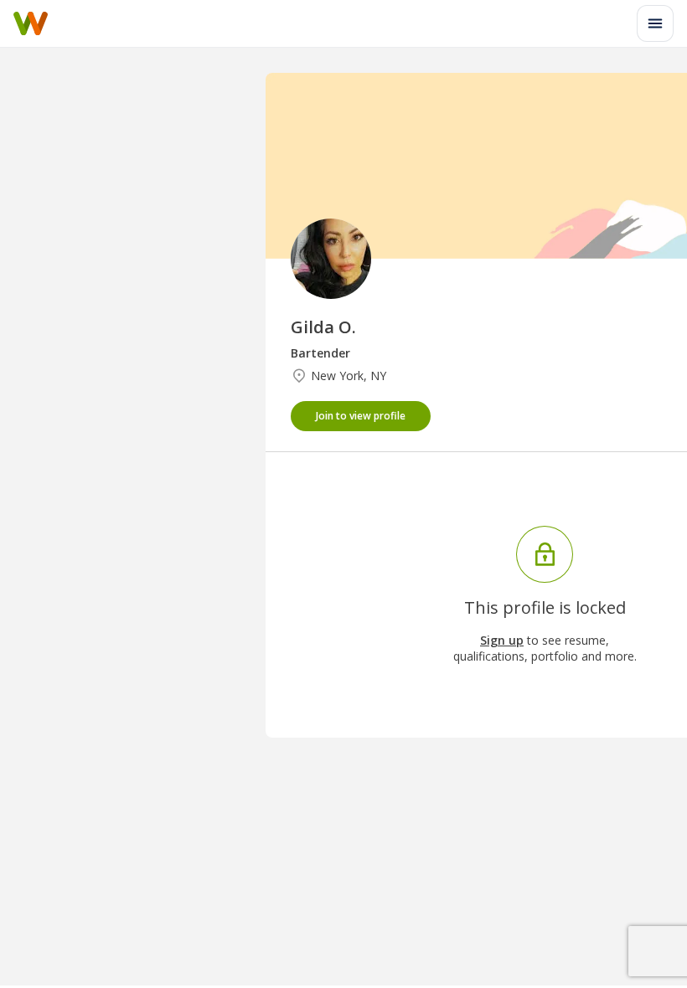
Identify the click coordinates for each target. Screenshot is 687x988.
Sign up (502, 640)
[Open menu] (655, 23)
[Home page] (30, 23)
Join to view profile (360, 416)
